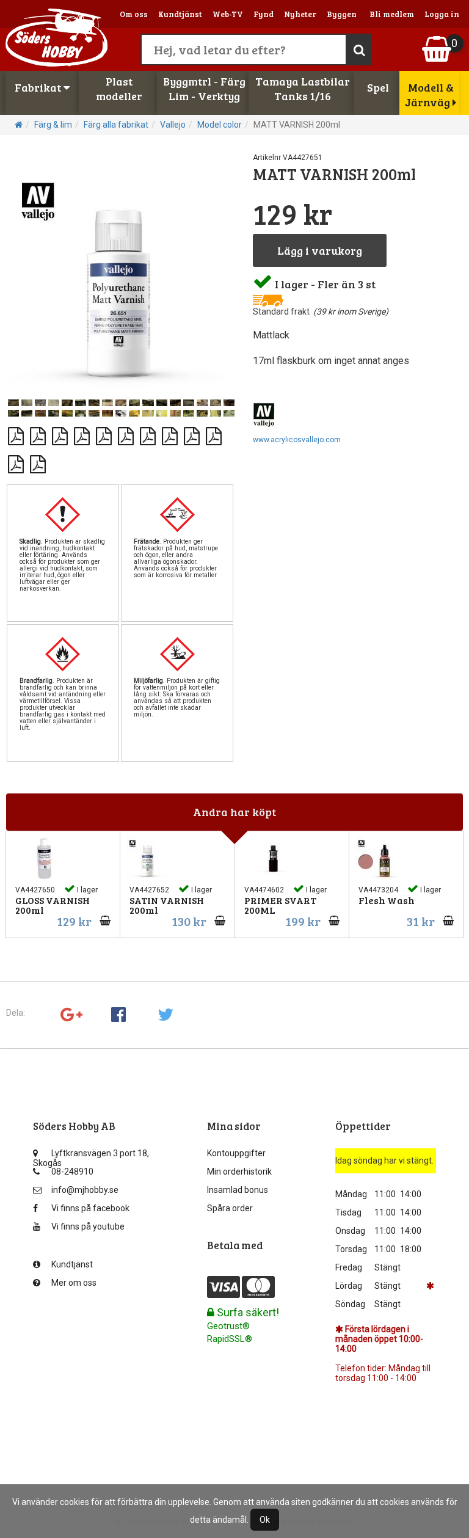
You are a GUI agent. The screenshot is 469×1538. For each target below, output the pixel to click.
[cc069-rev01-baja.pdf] (126, 431)
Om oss (134, 14)
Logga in (441, 14)
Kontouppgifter (236, 1153)
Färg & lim (53, 124)
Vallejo (173, 124)
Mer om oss (73, 1283)
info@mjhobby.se (84, 1190)
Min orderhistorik (239, 1171)
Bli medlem (391, 14)
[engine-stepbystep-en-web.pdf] (214, 431)
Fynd (263, 14)
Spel (378, 87)
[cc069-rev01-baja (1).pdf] (104, 431)
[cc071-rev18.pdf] (148, 431)
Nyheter (300, 14)
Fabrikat (39, 87)
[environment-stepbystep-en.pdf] (16, 459)
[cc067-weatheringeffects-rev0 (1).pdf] (16, 431)
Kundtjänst (180, 14)
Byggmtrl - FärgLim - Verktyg (204, 88)
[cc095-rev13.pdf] (170, 431)
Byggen (342, 14)
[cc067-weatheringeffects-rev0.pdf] (82, 431)
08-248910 (72, 1171)
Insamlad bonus (237, 1190)
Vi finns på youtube (88, 1226)
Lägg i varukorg (319, 250)
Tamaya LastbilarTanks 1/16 (302, 88)
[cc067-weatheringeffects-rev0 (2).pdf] (38, 431)
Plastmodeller (119, 88)
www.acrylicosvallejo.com (297, 440)
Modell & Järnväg (429, 94)
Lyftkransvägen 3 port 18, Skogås (91, 1156)
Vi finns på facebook (90, 1208)
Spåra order (230, 1208)
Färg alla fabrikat (116, 124)
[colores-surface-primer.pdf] (192, 431)
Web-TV (228, 14)
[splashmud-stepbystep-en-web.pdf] (38, 459)
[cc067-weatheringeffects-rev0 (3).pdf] (60, 431)
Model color (219, 124)
